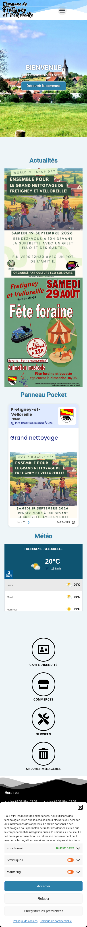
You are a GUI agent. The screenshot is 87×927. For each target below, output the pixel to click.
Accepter (43, 886)
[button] (80, 807)
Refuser (43, 898)
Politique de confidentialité (56, 921)
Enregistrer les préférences (43, 911)
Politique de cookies (25, 921)
